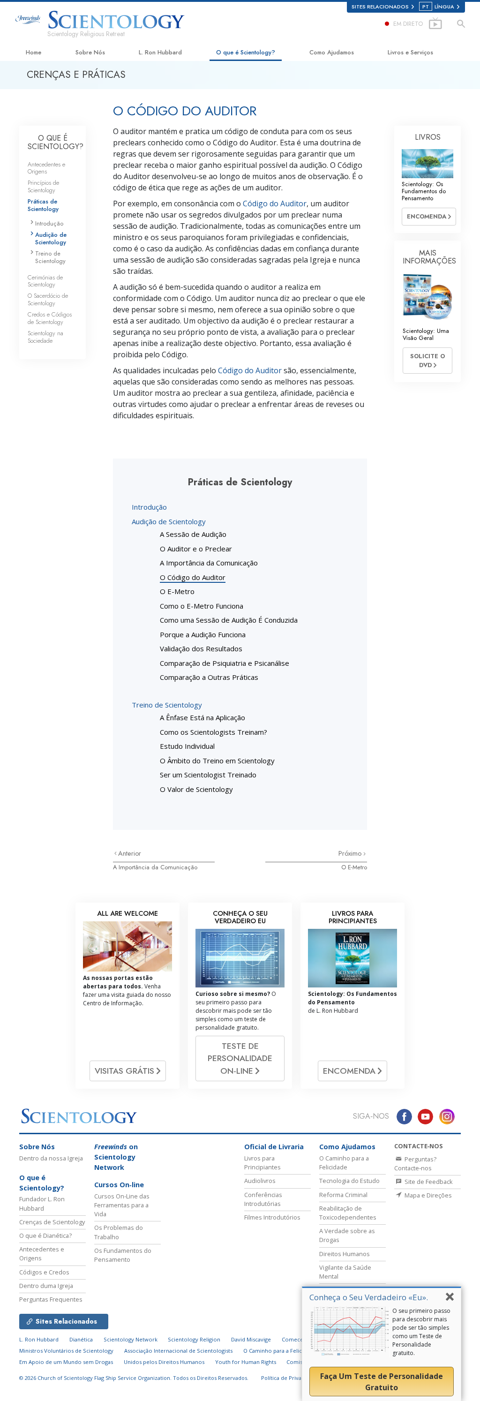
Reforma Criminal (343, 1194)
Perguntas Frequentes (50, 1299)
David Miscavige (251, 1339)
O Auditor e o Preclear (196, 548)
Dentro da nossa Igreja (51, 1158)
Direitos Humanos (344, 1254)
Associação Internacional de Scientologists (178, 1350)
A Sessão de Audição (193, 534)
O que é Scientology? (245, 52)
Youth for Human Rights (245, 1361)
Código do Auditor (275, 203)
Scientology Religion (194, 1339)
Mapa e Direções (427, 1195)
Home (33, 52)
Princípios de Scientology (43, 186)
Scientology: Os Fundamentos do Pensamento (424, 191)
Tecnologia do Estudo (349, 1180)
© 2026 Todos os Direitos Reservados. (133, 1377)
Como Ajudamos (331, 52)
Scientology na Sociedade (45, 337)
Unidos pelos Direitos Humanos (164, 1361)
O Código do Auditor (192, 577)
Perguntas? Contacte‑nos (415, 1163)
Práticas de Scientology (43, 205)
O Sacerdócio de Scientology (48, 299)
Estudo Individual (187, 746)
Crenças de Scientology (52, 1222)
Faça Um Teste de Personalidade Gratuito (381, 1382)
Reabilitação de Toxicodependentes (347, 1212)
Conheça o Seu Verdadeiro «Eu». (368, 1297)
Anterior (129, 853)
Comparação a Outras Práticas (209, 677)
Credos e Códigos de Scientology (50, 318)
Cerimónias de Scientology (45, 281)
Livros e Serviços (410, 52)
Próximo (350, 853)
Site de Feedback (428, 1181)
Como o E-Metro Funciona (201, 605)
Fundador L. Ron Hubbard (42, 1203)
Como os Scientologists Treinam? (213, 732)
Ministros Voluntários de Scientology (66, 1350)
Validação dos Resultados (201, 648)
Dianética (81, 1339)
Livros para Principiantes (262, 1162)
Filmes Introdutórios (272, 1217)
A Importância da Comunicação (209, 562)
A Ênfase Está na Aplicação (202, 717)
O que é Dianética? (45, 1235)
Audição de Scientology (169, 521)
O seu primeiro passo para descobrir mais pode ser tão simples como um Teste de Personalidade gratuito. (421, 1332)
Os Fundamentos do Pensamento (122, 1255)
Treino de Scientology (167, 704)
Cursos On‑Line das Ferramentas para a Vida (122, 1205)
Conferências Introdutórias (263, 1199)
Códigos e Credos (44, 1272)
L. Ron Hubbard (160, 52)
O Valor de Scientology (196, 789)
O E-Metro (177, 591)
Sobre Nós (90, 52)
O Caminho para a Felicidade (344, 1162)
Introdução (149, 507)
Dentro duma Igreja (46, 1285)
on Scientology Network (116, 1156)
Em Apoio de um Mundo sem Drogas (66, 1361)
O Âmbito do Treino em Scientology (217, 760)
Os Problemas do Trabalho (118, 1232)
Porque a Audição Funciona (203, 634)
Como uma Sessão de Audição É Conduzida (229, 620)
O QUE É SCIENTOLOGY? (55, 142)
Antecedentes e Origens (46, 168)
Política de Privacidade (289, 1377)
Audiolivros (260, 1180)
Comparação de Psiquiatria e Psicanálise (224, 663)
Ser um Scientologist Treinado (208, 774)
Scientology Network (131, 1339)
